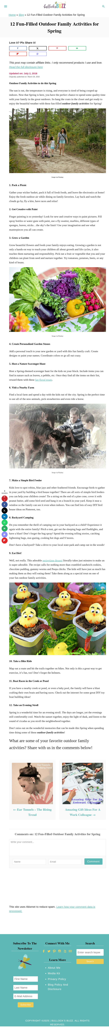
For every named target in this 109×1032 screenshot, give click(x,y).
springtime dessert (52, 560)
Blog (21, 14)
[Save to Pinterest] (57, 48)
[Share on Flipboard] (18, 54)
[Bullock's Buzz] (54, 6)
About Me (54, 967)
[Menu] (5, 6)
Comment (93, 861)
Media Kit (54, 973)
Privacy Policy (57, 979)
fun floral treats (43, 379)
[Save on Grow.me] (90, 48)
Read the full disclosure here (26, 67)
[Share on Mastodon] (38, 54)
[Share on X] (38, 48)
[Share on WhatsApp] (5, 522)
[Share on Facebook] (18, 48)
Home (12, 14)
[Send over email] (77, 48)
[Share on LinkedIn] (5, 516)
